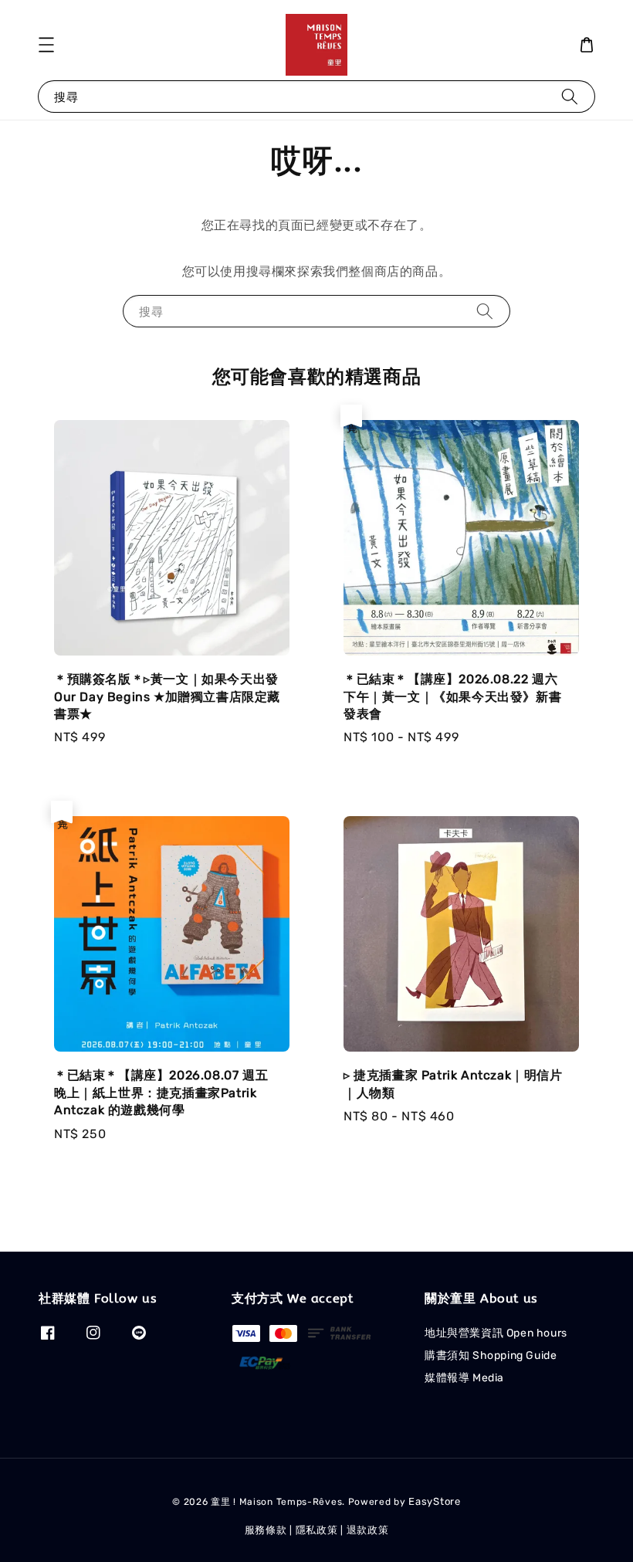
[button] (46, 45)
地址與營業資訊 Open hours (496, 1333)
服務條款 (266, 1530)
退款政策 (368, 1530)
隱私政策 (317, 1530)
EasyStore (434, 1501)
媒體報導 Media (464, 1377)
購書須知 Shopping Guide (491, 1355)
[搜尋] (569, 96)
